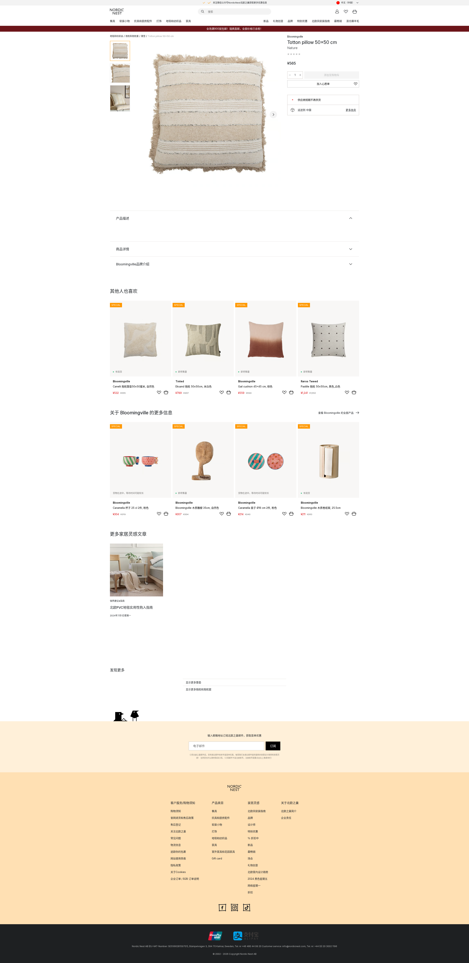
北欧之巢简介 (288, 811)
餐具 (112, 21)
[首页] (117, 11)
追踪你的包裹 (178, 851)
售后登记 (176, 824)
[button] (293, 54)
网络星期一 (254, 885)
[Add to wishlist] (159, 392)
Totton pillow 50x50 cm (161, 36)
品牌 (290, 21)
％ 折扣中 (253, 838)
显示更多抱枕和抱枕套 (198, 689)
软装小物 (124, 21)
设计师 (251, 824)
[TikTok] (247, 907)
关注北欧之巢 (178, 831)
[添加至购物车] (166, 392)
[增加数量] (300, 75)
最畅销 (338, 21)
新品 (266, 21)
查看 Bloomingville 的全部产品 (336, 412)
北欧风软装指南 (321, 21)
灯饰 (159, 21)
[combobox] (347, 2)
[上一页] (142, 114)
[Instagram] (234, 907)
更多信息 (351, 109)
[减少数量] (289, 75)
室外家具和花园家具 (223, 851)
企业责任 (286, 817)
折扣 (250, 892)
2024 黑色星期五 (257, 878)
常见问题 (176, 838)
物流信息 (176, 844)
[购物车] (354, 11)
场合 (250, 858)
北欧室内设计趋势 (258, 872)
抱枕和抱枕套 (132, 36)
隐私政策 (176, 865)
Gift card (217, 858)
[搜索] (203, 11)
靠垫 (143, 36)
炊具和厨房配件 (143, 21)
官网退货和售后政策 (182, 817)
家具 (188, 21)
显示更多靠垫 (193, 682)
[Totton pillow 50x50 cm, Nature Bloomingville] (207, 114)
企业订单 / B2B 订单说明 (185, 878)
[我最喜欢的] (345, 11)
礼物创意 (278, 21)
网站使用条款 (178, 858)
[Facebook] (222, 907)
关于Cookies (178, 872)
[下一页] (273, 114)
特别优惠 (302, 21)
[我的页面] (337, 11)
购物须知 (176, 811)
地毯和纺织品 (173, 21)
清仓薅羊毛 (352, 21)
